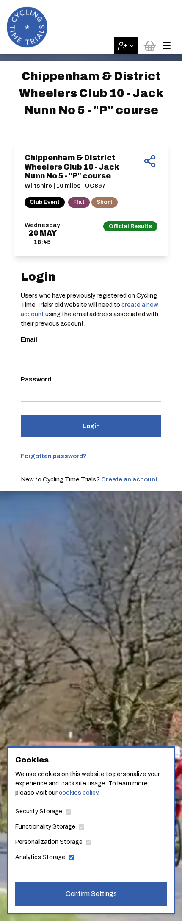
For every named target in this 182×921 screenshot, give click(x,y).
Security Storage (38, 811)
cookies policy (78, 792)
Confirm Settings (91, 893)
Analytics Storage (40, 857)
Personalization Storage (49, 842)
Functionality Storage (45, 827)
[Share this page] (149, 161)
